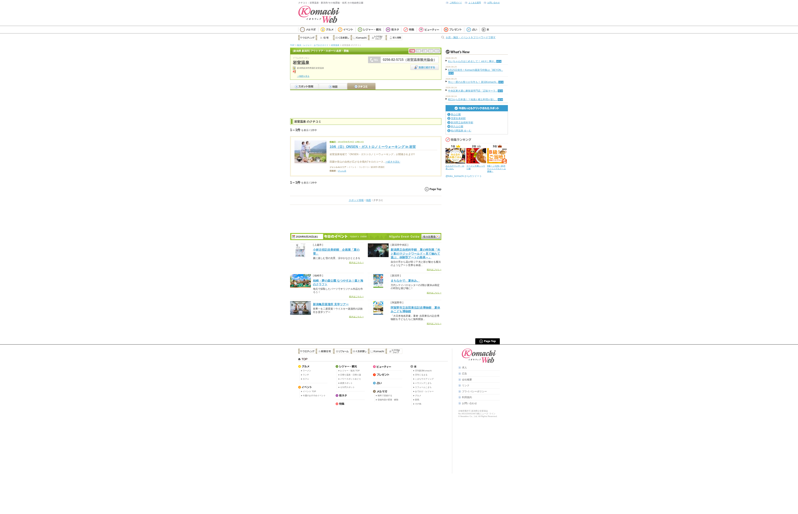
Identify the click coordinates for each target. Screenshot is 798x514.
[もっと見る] (431, 236)
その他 (418, 404)
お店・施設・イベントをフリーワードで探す (471, 37)
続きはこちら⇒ (356, 262)
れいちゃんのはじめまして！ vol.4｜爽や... (472, 61)
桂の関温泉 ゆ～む (461, 130)
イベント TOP (309, 391)
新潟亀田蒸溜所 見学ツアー (331, 304)
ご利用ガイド (455, 2)
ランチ (306, 375)
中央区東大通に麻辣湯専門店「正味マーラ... (472, 90)
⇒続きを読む (392, 161)
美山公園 (456, 114)
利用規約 (467, 397)
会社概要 (467, 379)
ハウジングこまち (423, 383)
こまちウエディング (424, 379)
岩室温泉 (335, 45)
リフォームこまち (423, 387)
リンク (465, 385)
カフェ (306, 379)
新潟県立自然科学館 (462, 122)
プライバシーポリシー (474, 391)
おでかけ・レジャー (424, 391)
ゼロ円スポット (347, 387)
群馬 (417, 400)
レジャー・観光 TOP (350, 370)
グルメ (418, 395)
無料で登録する (385, 395)
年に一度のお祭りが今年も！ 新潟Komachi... (473, 82)
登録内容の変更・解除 (388, 400)
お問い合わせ (493, 2)
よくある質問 (474, 2)
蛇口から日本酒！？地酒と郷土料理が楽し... (472, 99)
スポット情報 (356, 200)
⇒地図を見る (303, 76)
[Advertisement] (365, 103)
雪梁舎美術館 (458, 118)
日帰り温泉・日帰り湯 (350, 375)
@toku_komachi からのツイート (464, 176)
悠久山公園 (457, 126)
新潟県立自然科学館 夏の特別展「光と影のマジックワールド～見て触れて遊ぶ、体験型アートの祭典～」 (415, 253)
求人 (464, 367)
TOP (292, 45)
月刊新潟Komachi (423, 370)
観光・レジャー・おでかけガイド (312, 45)
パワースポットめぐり (350, 379)
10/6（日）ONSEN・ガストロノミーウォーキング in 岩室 (373, 146)
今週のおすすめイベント (314, 395)
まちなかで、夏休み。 (405, 280)
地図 (368, 200)
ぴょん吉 (342, 171)
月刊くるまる (421, 375)
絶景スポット (346, 383)
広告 (464, 373)
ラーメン (307, 370)
